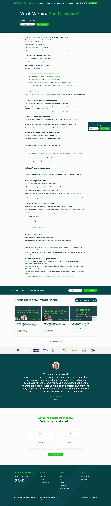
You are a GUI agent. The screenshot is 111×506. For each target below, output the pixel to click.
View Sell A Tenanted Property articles (86, 300)
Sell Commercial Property (44, 482)
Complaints (62, 487)
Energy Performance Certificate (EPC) (52, 76)
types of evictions (44, 94)
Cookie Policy (63, 485)
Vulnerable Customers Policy (66, 488)
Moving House (84, 479)
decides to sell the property (61, 91)
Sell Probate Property (85, 476)
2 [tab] (55, 399)
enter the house (47, 150)
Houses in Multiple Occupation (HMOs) (40, 82)
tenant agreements (46, 174)
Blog (61, 479)
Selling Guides (55, 3)
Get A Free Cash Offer (85, 481)
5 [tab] (55, 341)
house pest (33, 224)
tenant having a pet (55, 247)
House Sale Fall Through (86, 478)
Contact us (70, 3)
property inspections (76, 193)
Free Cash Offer (92, 3)
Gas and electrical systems (36, 79)
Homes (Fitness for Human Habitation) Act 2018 (61, 85)
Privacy (61, 484)
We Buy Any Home (30, 37)
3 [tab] (53, 341)
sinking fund (46, 197)
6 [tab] (56, 341)
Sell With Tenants (43, 481)
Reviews (62, 481)
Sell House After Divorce (86, 475)
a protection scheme (54, 73)
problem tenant (30, 266)
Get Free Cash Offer (42, 24)
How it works (41, 3)
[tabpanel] (28, 321)
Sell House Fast (42, 476)
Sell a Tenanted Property (43, 37)
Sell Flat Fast (42, 479)
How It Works (63, 476)
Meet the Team (63, 478)
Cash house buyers (43, 478)
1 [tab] (54, 399)
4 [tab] (54, 341)
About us (63, 3)
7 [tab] (57, 341)
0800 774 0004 (83, 3)
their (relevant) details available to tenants (64, 112)
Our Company (63, 475)
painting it (74, 153)
